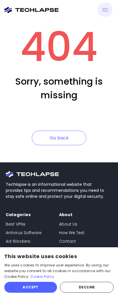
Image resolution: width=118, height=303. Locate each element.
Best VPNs (15, 224)
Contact (67, 241)
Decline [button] (87, 287)
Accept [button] (30, 287)
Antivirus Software (24, 233)
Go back (59, 138)
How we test (71, 233)
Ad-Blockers (18, 241)
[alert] (59, 275)
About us (68, 224)
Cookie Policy (42, 276)
